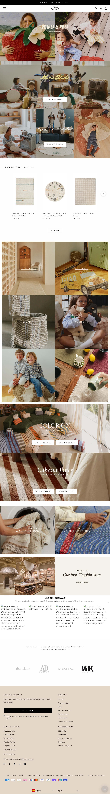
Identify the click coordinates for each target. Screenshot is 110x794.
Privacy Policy (11, 775)
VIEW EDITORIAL (42, 51)
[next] (103, 193)
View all (55, 230)
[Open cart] (106, 8)
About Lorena (9, 731)
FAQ (59, 707)
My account (62, 718)
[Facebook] (9, 764)
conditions (32, 716)
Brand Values (9, 735)
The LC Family (9, 742)
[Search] (96, 8)
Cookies (21, 775)
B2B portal (62, 731)
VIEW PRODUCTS (67, 51)
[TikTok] (20, 764)
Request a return (64, 710)
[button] (13, 621)
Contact (61, 699)
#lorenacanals (27, 759)
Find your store (64, 703)
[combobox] (43, 791)
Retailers (61, 742)
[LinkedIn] (25, 764)
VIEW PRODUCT (66, 491)
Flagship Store (9, 746)
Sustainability (9, 738)
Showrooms (62, 735)
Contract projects (65, 738)
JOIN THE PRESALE (55, 99)
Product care (63, 714)
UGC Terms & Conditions (64, 775)
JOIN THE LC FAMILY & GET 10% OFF (55, 2)
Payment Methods (33, 775)
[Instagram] (4, 764)
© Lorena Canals (96, 775)
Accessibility (79, 775)
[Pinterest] (14, 764)
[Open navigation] (4, 8)
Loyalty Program (48, 775)
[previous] (6, 193)
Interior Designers (65, 746)
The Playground (10, 749)
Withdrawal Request (66, 722)
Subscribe (28, 711)
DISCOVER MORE (55, 144)
